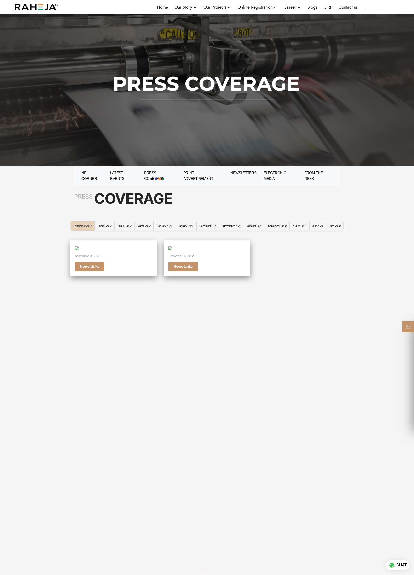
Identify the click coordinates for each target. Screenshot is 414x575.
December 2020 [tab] (208, 225)
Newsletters (243, 173)
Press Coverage (154, 175)
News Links (89, 266)
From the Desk (314, 175)
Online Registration (255, 7)
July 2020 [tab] (317, 225)
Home (162, 7)
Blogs (312, 7)
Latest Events (117, 175)
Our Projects (215, 7)
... (366, 7)
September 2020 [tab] (277, 225)
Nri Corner (89, 175)
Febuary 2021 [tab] (164, 225)
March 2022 (144, 225)
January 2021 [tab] (185, 225)
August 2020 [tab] (299, 225)
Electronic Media (275, 175)
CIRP (328, 7)
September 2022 (83, 225)
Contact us (348, 7)
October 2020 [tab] (254, 225)
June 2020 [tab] (334, 225)
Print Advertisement (198, 175)
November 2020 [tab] (232, 225)
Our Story (184, 7)
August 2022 (105, 225)
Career (290, 7)
